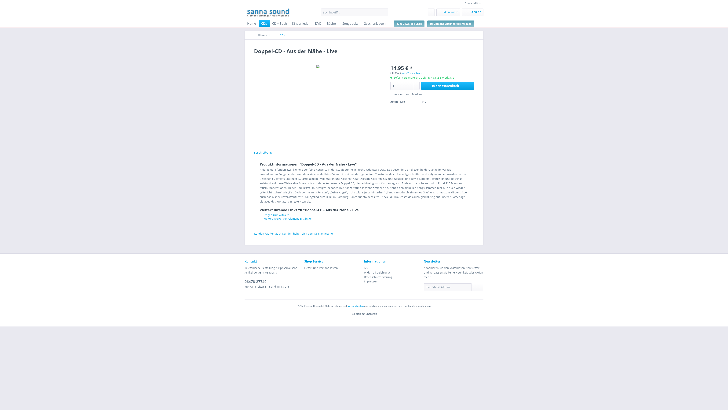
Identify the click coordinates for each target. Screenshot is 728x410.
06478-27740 (256, 281)
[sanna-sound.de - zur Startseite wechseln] (268, 13)
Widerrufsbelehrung (377, 272)
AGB (366, 268)
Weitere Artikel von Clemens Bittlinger (287, 218)
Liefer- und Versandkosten (321, 268)
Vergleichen (401, 94)
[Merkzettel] (431, 12)
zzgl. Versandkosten (412, 73)
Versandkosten (356, 306)
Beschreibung (263, 152)
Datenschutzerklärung (378, 277)
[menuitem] (354, 14)
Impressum (371, 281)
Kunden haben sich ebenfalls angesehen (308, 233)
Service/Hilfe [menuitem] (473, 3)
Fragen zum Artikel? (276, 215)
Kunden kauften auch (268, 233)
